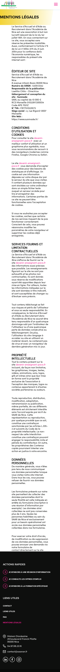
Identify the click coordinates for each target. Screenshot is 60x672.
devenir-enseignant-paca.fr (27, 139)
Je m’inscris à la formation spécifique (28, 586)
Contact (7, 605)
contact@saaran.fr (17, 651)
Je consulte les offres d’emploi (25, 579)
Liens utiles (9, 611)
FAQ (5, 617)
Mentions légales (12, 622)
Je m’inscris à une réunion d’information (29, 572)
